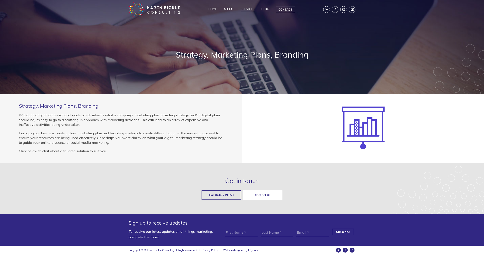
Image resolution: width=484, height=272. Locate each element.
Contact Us (263, 195)
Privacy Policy (210, 250)
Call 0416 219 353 (221, 195)
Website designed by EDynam (240, 250)
